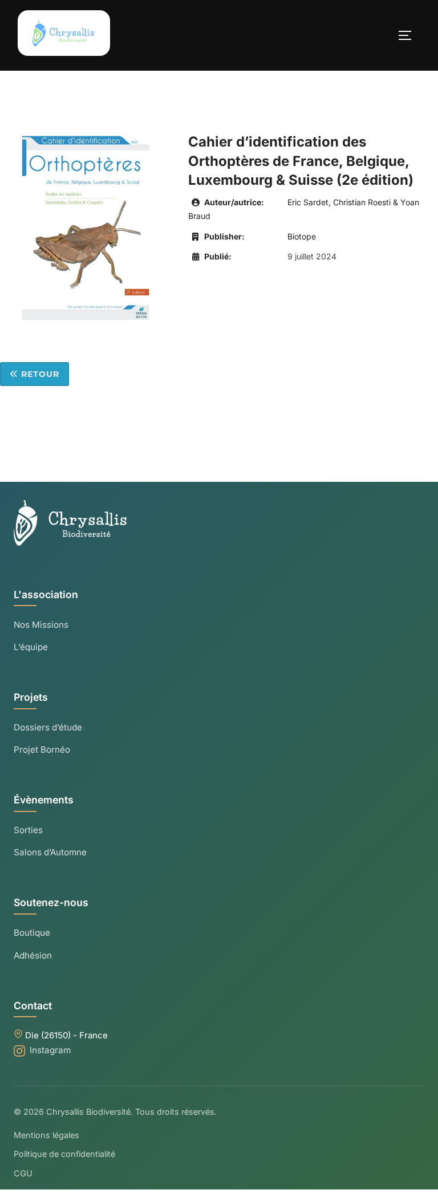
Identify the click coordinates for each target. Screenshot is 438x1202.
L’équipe (31, 646)
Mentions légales (46, 1135)
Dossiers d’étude (48, 727)
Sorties (28, 830)
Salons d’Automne (50, 852)
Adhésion (33, 955)
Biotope (301, 236)
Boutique (32, 932)
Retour (38, 374)
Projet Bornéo (42, 749)
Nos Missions (41, 624)
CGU (23, 1173)
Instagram (50, 1050)
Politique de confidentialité (64, 1154)
